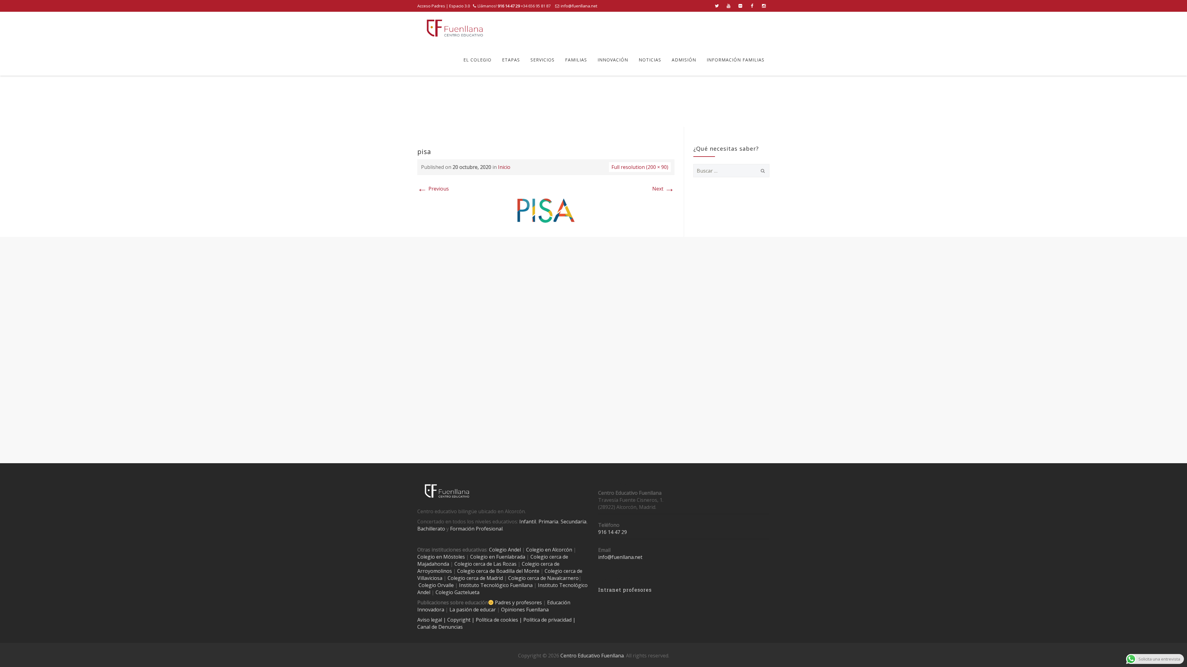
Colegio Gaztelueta (457, 592)
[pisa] (546, 210)
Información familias (735, 60)
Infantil (527, 521)
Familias (576, 60)
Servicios (542, 60)
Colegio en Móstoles (441, 556)
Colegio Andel (505, 549)
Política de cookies (497, 619)
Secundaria (573, 521)
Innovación (613, 60)
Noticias (650, 60)
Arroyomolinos (434, 571)
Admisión (684, 60)
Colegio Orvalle (436, 585)
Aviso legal (430, 619)
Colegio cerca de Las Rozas (485, 563)
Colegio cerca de (540, 563)
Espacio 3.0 (459, 6)
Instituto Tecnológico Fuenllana (496, 585)
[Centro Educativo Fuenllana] (454, 28)
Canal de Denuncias (440, 626)
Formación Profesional (476, 528)
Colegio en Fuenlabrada (497, 556)
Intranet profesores (625, 589)
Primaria (548, 521)
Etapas (511, 60)
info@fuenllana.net (579, 6)
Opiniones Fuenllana (525, 609)
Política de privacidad (548, 619)
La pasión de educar (472, 609)
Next (663, 188)
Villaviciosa (429, 578)
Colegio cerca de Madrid (475, 578)
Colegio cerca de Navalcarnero (543, 578)
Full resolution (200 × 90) (639, 167)
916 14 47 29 (612, 532)
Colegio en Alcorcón (549, 549)
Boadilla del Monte (517, 571)
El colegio (477, 60)
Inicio (504, 167)
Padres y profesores (518, 602)
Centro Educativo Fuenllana (592, 655)
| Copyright (457, 619)
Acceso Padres (431, 6)
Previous (433, 188)
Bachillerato (431, 528)
